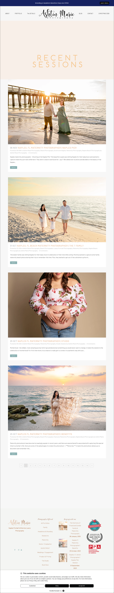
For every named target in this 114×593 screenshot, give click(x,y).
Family (45, 527)
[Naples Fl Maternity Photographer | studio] (57, 305)
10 (68, 465)
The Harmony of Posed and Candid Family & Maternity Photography (75, 528)
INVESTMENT (45, 548)
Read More (14, 167)
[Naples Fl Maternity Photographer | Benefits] (57, 398)
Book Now (45, 565)
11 (73, 465)
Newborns (45, 536)
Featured (57, 437)
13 (82, 465)
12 (77, 465)
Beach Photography (47, 150)
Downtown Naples (60, 150)
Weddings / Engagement (45, 552)
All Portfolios (45, 523)
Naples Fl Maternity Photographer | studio (43, 341)
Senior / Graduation (45, 544)
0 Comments (32, 153)
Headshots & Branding (45, 531)
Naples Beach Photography (91, 150)
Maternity (45, 540)
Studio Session (61, 344)
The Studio (45, 561)
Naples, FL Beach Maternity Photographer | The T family (50, 245)
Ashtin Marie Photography (31, 150)
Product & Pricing (45, 556)
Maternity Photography (74, 150)
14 (87, 465)
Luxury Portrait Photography (63, 248)
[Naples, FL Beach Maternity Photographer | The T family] (57, 209)
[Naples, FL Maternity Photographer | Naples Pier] (57, 111)
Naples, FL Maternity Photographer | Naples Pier (47, 147)
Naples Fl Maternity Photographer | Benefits (45, 434)
